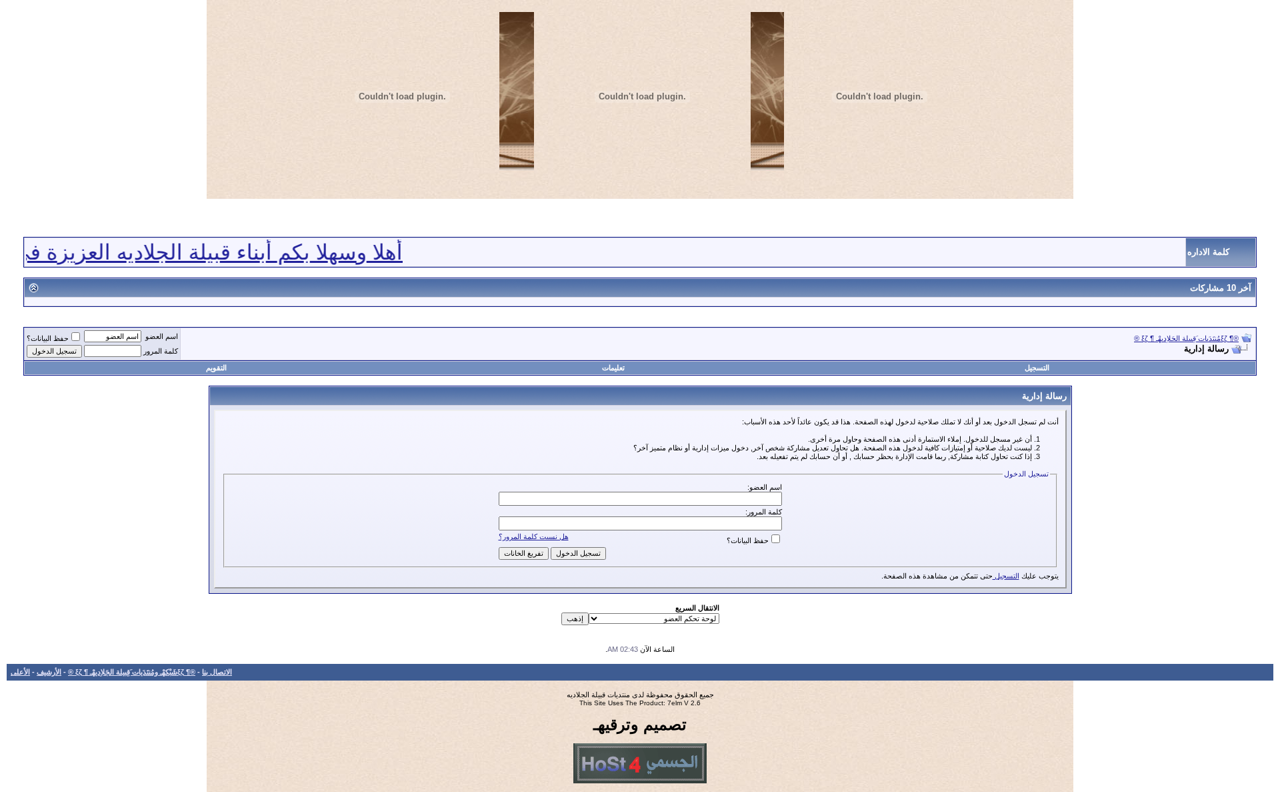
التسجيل (1037, 368)
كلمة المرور (160, 351)
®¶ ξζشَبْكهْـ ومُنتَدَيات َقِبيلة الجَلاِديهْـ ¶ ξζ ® (131, 672)
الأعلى (20, 672)
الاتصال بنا (217, 672)
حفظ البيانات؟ (48, 338)
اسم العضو (161, 336)
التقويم (216, 368)
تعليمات (613, 368)
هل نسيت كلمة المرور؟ (534, 536)
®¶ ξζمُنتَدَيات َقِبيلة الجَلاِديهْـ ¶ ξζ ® (1186, 338)
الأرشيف (49, 672)
